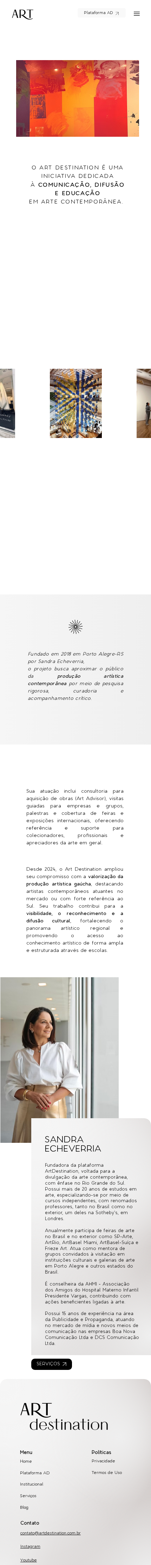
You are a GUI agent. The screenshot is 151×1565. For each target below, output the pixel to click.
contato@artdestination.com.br (50, 1533)
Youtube (28, 1560)
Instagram (30, 1547)
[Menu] (137, 14)
